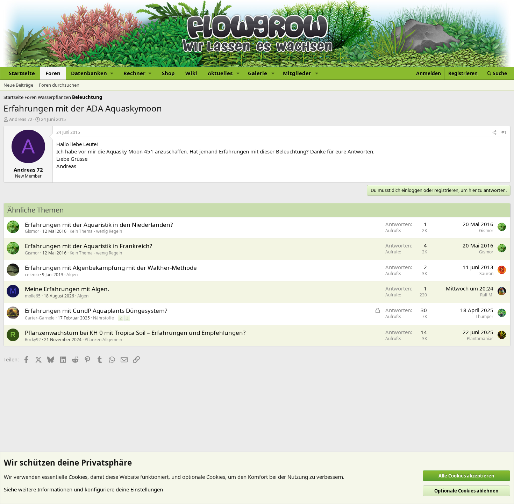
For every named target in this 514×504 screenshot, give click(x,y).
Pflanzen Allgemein (103, 340)
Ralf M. (486, 295)
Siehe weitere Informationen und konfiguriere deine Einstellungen (83, 489)
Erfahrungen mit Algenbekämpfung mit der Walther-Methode (111, 268)
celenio (32, 275)
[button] (92, 73)
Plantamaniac (480, 338)
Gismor (32, 231)
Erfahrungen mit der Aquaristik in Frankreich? (88, 246)
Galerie (257, 73)
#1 (504, 132)
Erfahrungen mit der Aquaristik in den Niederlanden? (99, 225)
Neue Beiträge (18, 85)
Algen (72, 275)
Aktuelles (220, 73)
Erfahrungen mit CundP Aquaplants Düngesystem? (96, 311)
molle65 (33, 296)
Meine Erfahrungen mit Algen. (67, 289)
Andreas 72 (20, 119)
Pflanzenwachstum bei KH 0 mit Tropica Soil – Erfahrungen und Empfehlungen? (135, 333)
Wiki (191, 73)
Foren (52, 73)
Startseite (22, 73)
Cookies (78, 476)
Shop (168, 73)
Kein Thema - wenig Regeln (96, 231)
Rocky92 (33, 340)
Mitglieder (297, 73)
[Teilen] (494, 133)
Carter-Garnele (40, 318)
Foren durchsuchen (59, 85)
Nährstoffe (103, 318)
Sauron (486, 273)
